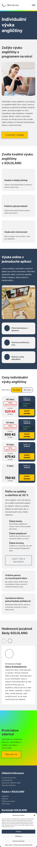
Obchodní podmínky (9, 785)
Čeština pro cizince (8, 801)
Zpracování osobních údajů (11, 783)
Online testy (6, 804)
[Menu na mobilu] (33, 5)
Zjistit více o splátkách (18, 560)
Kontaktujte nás (7, 780)
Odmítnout (18, 836)
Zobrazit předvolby (18, 841)
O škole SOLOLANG (9, 778)
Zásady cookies (8, 844)
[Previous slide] (4, 641)
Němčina (5, 799)
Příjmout (18, 831)
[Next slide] (10, 641)
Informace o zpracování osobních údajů (22, 844)
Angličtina (5, 796)
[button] (34, 815)
